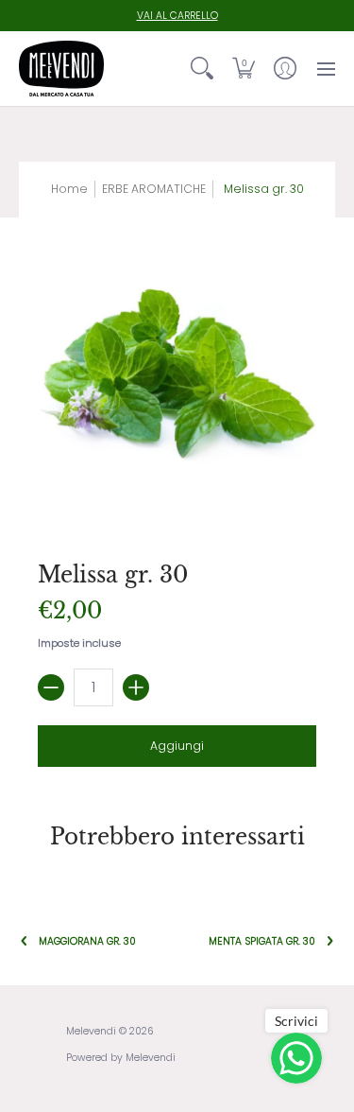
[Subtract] (51, 687)
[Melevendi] (61, 68)
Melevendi (91, 1031)
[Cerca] (202, 68)
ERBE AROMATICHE (154, 189)
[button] (243, 68)
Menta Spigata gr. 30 (262, 941)
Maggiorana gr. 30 (87, 941)
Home (69, 189)
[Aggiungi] (136, 687)
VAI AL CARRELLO (177, 16)
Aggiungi (177, 746)
